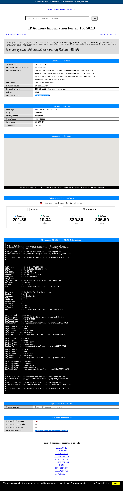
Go (95, 18)
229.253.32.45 (61, 474)
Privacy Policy (102, 483)
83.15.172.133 (61, 459)
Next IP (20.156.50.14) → (109, 34)
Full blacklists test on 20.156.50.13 (52, 430)
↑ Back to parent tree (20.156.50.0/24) (61, 9)
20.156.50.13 (61, 448)
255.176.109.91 (61, 471)
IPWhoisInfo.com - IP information (61, 2)
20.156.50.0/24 (42, 95)
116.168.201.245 (61, 462)
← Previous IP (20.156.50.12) (15, 34)
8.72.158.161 (61, 451)
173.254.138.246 (61, 457)
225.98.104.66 (61, 454)
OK (115, 483)
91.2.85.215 (61, 465)
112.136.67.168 (61, 468)
